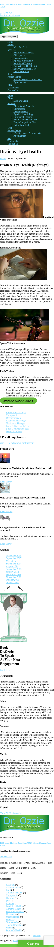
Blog (10, 85)
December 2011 (13, 574)
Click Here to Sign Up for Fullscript (17, 443)
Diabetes (10, 898)
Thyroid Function (14, 925)
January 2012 (12, 571)
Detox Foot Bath (21, 71)
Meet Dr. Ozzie (21, 47)
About (11, 44)
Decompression (21, 58)
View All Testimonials (10, 813)
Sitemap (36, 935)
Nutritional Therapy (23, 63)
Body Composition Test (25, 68)
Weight (9, 927)
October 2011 (12, 580)
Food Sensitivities (14, 906)
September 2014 (13, 563)
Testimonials (13, 87)
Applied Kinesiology (23, 60)
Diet (8, 900)
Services (11, 50)
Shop (10, 74)
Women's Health (14, 930)
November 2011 (13, 577)
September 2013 (13, 569)
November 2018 (13, 555)
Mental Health (13, 917)
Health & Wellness (15, 911)
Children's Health (14, 892)
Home (10, 42)
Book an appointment (10, 15)
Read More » (6, 481)
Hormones (11, 914)
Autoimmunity (13, 887)
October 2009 (12, 582)
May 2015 (11, 561)
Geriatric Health (13, 909)
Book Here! (5, 670)
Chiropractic (19, 55)
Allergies (10, 884)
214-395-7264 (7, 12)
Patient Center (14, 77)
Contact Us (13, 90)
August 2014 (12, 566)
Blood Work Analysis (24, 52)
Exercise (10, 903)
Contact (33, 943)
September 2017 (13, 558)
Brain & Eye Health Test (25, 66)
